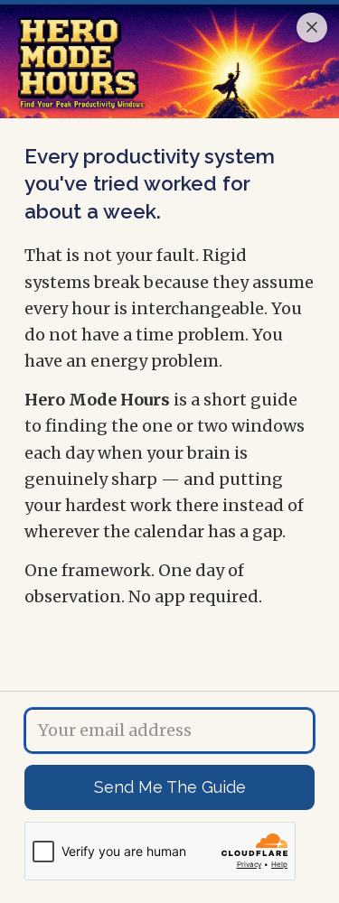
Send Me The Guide (170, 786)
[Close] (312, 28)
